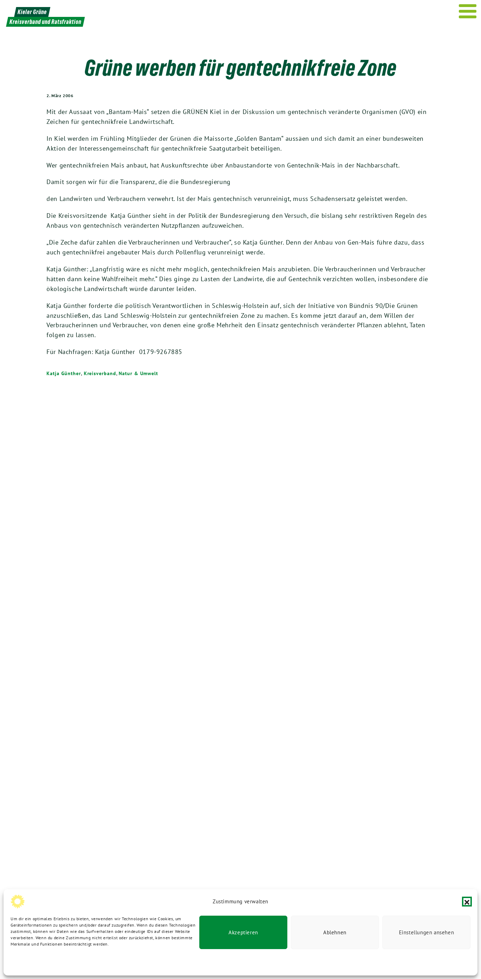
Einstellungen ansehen (426, 932)
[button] (466, 901)
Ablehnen (334, 932)
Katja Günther (63, 373)
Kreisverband (100, 373)
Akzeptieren (243, 932)
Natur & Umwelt (138, 373)
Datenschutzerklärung (32, 961)
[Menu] (468, 11)
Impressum (115, 961)
